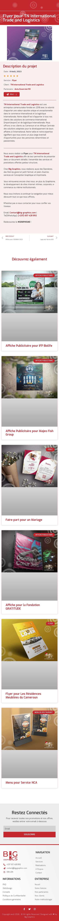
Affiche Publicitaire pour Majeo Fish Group (29, 432)
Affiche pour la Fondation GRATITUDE (23, 606)
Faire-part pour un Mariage (24, 520)
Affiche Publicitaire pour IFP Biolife (29, 346)
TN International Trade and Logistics (21, 104)
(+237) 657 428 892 (27, 215)
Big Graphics (14, 169)
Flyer (14, 80)
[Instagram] (35, 909)
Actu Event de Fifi (23, 89)
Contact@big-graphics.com (23, 212)
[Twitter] (29, 909)
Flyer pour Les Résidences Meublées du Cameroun (23, 695)
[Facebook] (24, 909)
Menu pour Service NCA (21, 783)
